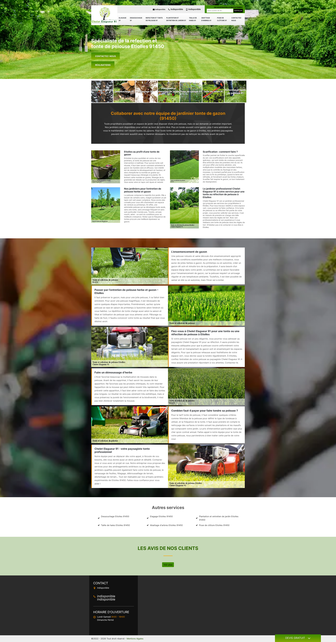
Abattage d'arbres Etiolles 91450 (166, 525)
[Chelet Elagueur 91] (104, 15)
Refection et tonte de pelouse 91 (154, 19)
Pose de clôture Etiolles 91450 (214, 525)
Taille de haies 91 (193, 19)
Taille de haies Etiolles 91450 (115, 525)
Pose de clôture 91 (222, 19)
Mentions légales (135, 638)
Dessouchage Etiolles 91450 (115, 516)
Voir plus (168, 564)
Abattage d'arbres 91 (206, 19)
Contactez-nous (105, 56)
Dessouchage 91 (136, 19)
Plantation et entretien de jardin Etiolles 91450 (218, 518)
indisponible (160, 9)
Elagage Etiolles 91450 (161, 516)
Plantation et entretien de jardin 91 (176, 19)
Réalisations (103, 65)
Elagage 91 (122, 19)
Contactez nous (236, 19)
